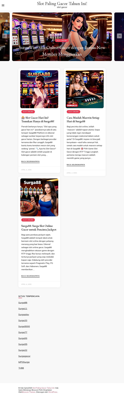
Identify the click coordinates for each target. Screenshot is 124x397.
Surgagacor (24, 356)
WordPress (52, 392)
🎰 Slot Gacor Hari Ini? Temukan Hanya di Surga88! (37, 119)
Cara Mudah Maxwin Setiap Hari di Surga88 (83, 119)
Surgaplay (23, 314)
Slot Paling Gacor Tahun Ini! (62, 3)
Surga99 (22, 338)
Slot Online (62, 40)
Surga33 (22, 320)
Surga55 (22, 344)
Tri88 (21, 368)
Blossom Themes (28, 392)
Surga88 (22, 302)
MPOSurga (24, 362)
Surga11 (22, 308)
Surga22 (22, 350)
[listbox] (62, 36)
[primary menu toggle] (3, 5)
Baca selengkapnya (30, 161)
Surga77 (22, 332)
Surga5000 (24, 326)
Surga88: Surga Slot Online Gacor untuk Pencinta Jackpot (38, 227)
